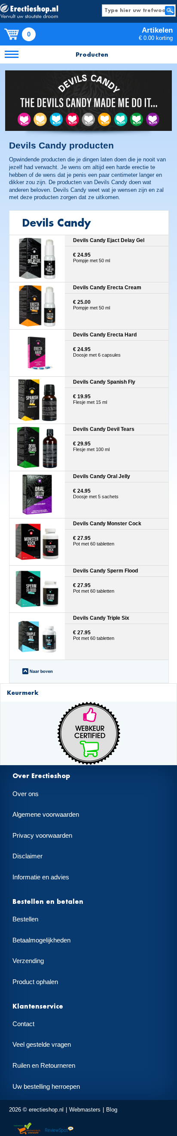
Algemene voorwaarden (45, 814)
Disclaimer (27, 856)
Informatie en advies (40, 877)
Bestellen (25, 919)
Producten (92, 54)
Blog (111, 1109)
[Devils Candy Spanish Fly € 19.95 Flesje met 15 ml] (89, 420)
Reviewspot (59, 1129)
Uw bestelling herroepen (46, 1086)
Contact (23, 1024)
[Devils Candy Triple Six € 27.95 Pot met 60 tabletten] (89, 656)
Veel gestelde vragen (41, 1044)
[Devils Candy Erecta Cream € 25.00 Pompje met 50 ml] (89, 325)
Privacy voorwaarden (42, 835)
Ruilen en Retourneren (43, 1065)
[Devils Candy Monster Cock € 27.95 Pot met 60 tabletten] (89, 561)
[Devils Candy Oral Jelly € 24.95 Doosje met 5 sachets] (89, 514)
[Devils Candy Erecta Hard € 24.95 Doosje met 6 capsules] (89, 373)
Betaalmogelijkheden (41, 940)
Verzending (28, 960)
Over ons (25, 794)
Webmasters (85, 1109)
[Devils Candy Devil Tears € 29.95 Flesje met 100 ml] (89, 467)
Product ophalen (35, 981)
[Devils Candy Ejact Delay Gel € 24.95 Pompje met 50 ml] (89, 278)
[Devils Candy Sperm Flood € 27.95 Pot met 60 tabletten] (89, 609)
